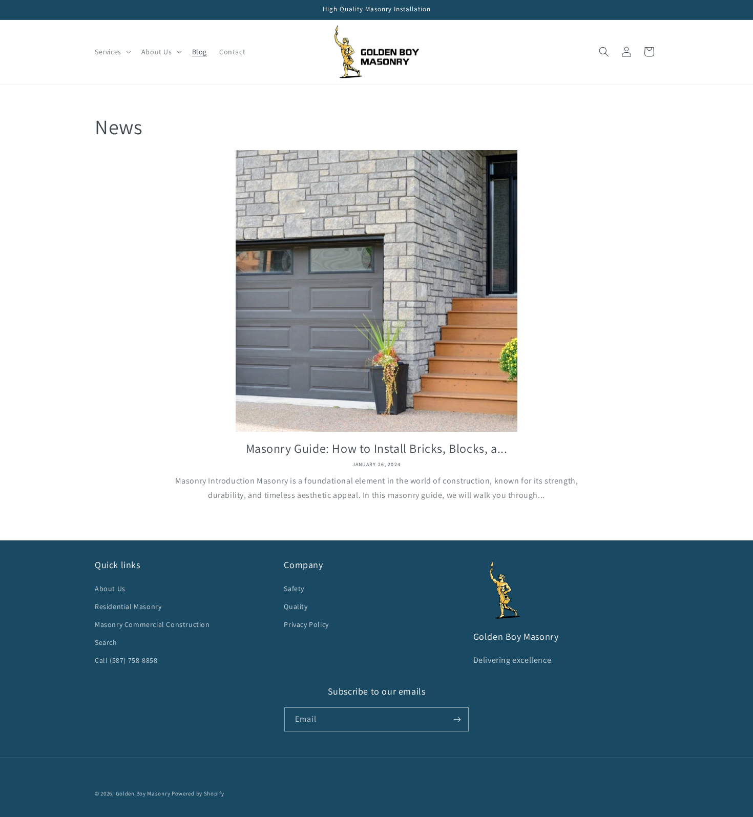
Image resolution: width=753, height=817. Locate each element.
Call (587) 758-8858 (126, 660)
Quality (295, 606)
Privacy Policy (306, 624)
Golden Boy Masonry (143, 793)
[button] (112, 51)
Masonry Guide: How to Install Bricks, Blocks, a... (377, 448)
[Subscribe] (457, 719)
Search (106, 642)
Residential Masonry (128, 606)
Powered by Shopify (198, 793)
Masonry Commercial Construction (152, 624)
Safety (294, 588)
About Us (110, 588)
